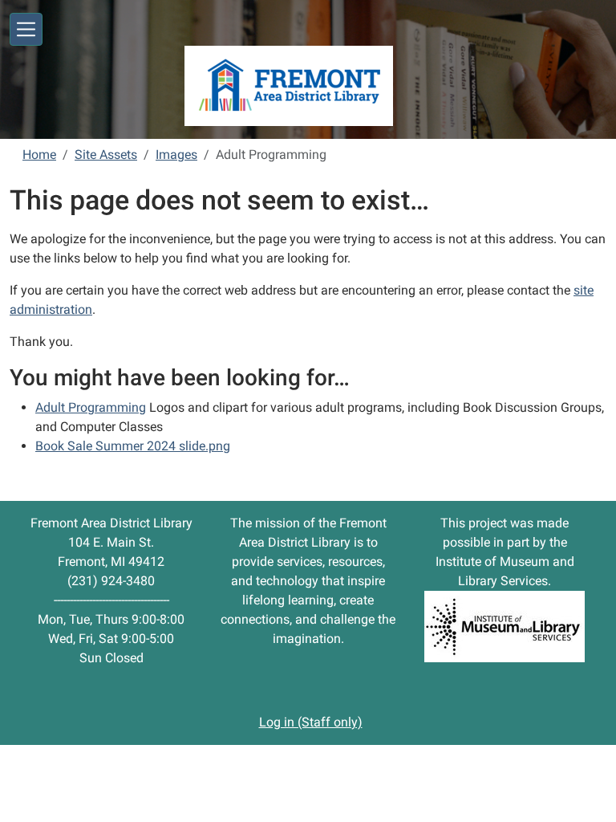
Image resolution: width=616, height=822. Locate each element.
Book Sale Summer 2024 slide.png (132, 446)
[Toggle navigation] (26, 29)
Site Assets (106, 154)
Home (39, 154)
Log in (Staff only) (311, 722)
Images (176, 154)
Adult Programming (90, 407)
